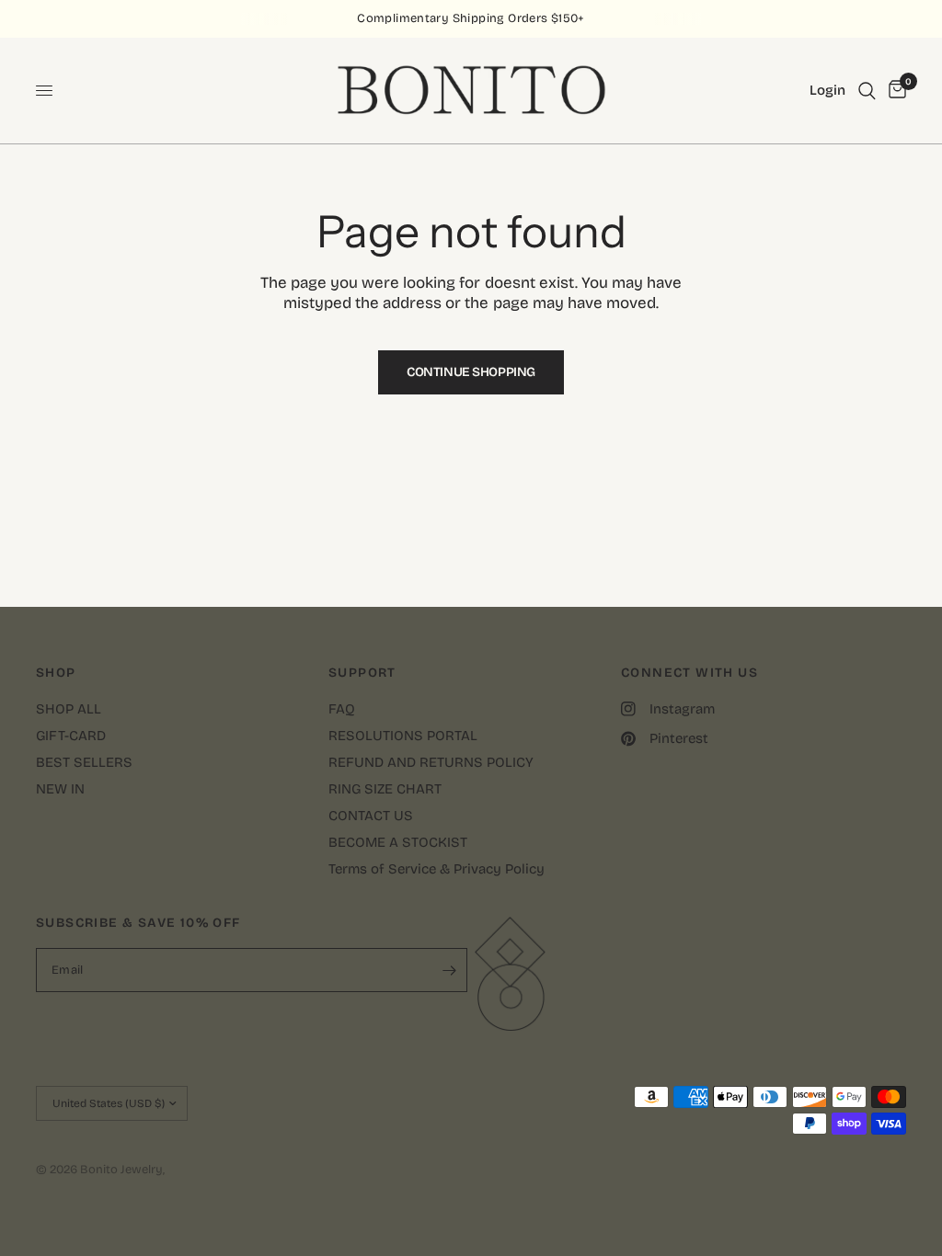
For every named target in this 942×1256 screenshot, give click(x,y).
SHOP (56, 673)
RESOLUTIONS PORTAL (402, 735)
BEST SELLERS (84, 762)
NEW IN (60, 789)
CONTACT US (370, 815)
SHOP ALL (68, 709)
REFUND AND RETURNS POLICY (431, 762)
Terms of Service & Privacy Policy (436, 869)
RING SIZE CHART (385, 789)
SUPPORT (362, 673)
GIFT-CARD (71, 735)
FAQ (341, 709)
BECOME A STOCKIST (397, 842)
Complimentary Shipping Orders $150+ (471, 18)
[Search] (867, 90)
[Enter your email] (449, 970)
